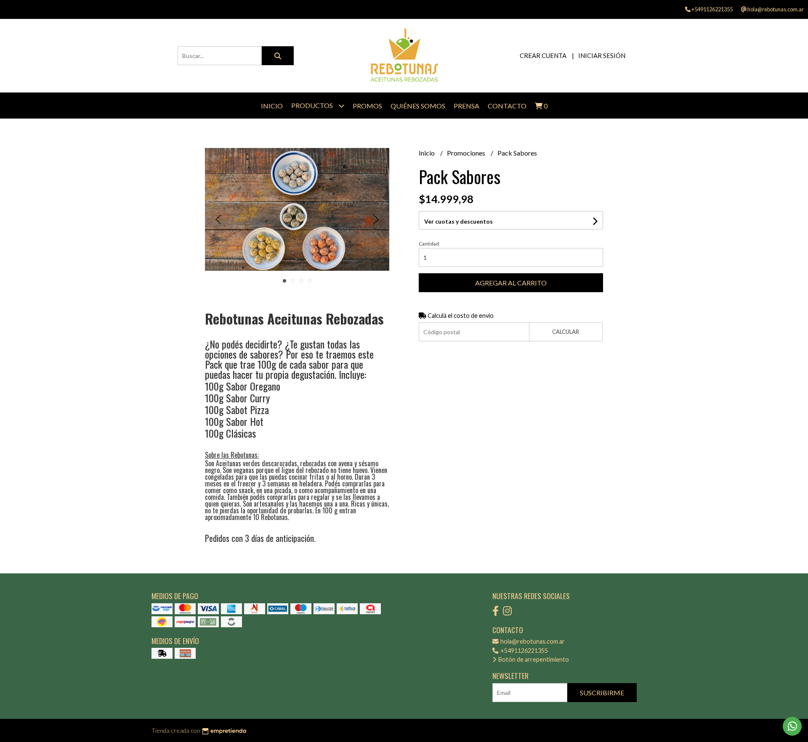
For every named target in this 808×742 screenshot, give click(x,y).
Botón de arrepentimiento (533, 659)
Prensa (466, 106)
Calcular (565, 331)
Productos (312, 105)
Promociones (466, 153)
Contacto (507, 106)
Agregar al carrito (511, 283)
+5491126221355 (523, 650)
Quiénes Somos (418, 106)
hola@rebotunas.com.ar (532, 641)
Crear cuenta (543, 55)
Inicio (272, 106)
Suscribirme (602, 693)
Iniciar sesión (601, 55)
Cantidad (429, 243)
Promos (367, 106)
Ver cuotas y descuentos (458, 221)
